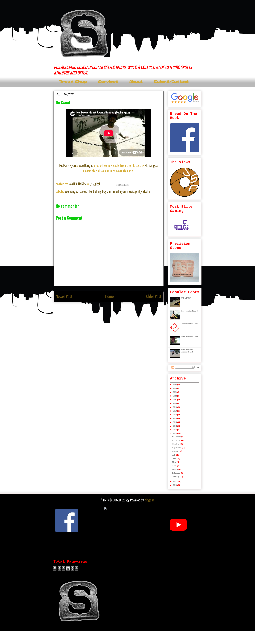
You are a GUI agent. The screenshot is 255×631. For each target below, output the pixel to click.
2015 (175, 422)
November (176, 440)
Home (109, 296)
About (136, 81)
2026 (175, 385)
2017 (175, 415)
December (176, 437)
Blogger (149, 500)
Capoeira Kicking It (189, 311)
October (176, 444)
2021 (175, 400)
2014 (175, 426)
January (176, 477)
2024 (175, 388)
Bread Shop (73, 81)
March (175, 469)
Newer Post (64, 296)
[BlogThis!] (120, 185)
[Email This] (117, 185)
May (174, 462)
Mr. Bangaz (151, 166)
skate (146, 192)
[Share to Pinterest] (127, 185)
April (174, 466)
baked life (86, 192)
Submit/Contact (171, 81)
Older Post (154, 296)
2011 (175, 481)
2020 (175, 403)
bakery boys (100, 192)
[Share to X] (122, 185)
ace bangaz (71, 192)
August (175, 451)
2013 (175, 430)
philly (138, 192)
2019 (175, 407)
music (130, 192)
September (177, 448)
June (174, 459)
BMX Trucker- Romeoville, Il (187, 351)
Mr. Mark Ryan (67, 166)
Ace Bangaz (86, 166)
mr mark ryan (117, 192)
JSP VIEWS (186, 298)
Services (108, 81)
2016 (175, 419)
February (176, 473)
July (174, 455)
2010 (175, 485)
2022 (175, 396)
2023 (175, 392)
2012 (175, 434)
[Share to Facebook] (125, 185)
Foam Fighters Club (189, 324)
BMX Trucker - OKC (190, 337)
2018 (175, 411)
